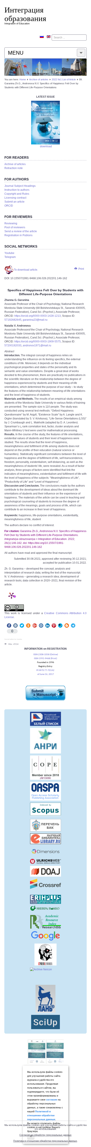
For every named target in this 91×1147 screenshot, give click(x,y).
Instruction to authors (16, 189)
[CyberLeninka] (45, 954)
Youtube (9, 253)
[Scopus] (45, 809)
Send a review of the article (20, 231)
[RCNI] (45, 719)
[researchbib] (45, 922)
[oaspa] (45, 791)
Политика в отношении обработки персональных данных (45, 1141)
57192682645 (12, 319)
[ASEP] (45, 740)
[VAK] (45, 825)
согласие (51, 1099)
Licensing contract (15, 197)
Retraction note (13, 168)
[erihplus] (45, 899)
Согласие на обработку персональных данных (45, 1135)
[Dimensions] (45, 851)
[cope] (45, 767)
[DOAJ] (45, 871)
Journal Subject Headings (20, 185)
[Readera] (45, 1022)
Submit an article (14, 201)
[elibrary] (45, 838)
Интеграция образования (25, 13)
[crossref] (45, 884)
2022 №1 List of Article (64, 79)
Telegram (10, 257)
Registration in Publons (18, 235)
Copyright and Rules (16, 193)
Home (22, 79)
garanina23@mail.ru (35, 319)
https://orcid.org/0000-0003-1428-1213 (37, 315)
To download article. (25, 269)
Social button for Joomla (13, 639)
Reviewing (10, 223)
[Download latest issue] (45, 122)
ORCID (8, 205)
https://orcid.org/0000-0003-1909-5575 (37, 341)
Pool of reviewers (14, 227)
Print (81, 268)
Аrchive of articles (38, 79)
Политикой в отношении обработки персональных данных (41, 1115)
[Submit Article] (45, 693)
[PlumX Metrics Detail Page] (11, 595)
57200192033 (12, 345)
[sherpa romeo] (45, 908)
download (46, 146)
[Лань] (45, 999)
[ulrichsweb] (45, 861)
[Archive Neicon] (45, 975)
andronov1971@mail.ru (37, 345)
